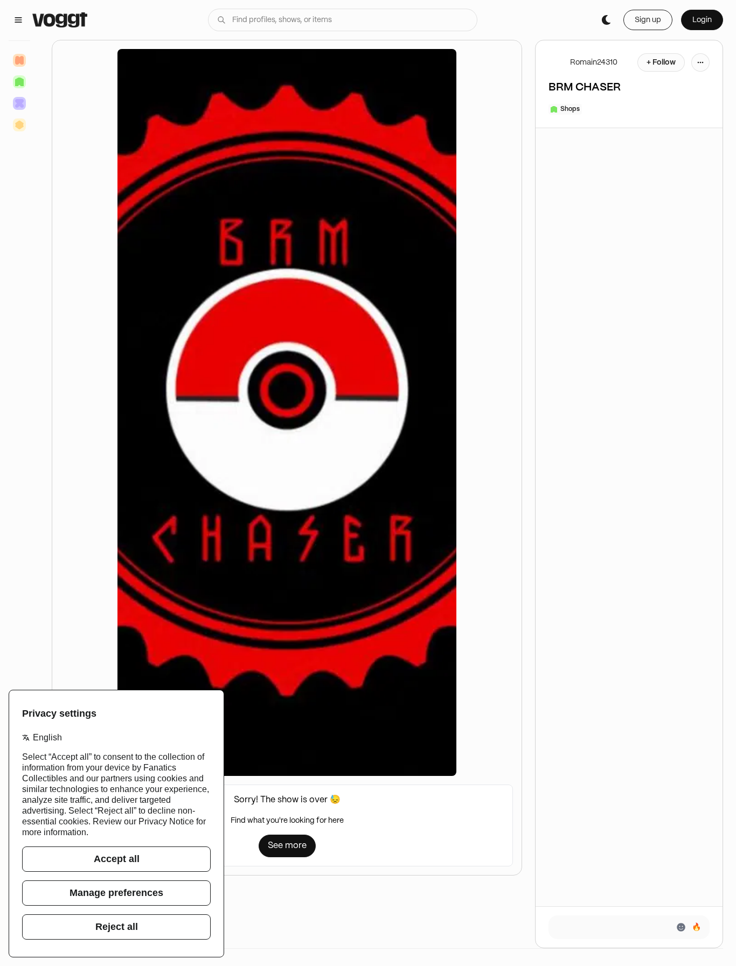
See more (287, 846)
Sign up (648, 20)
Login (702, 20)
